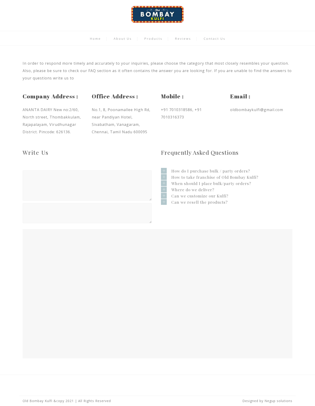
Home (95, 38)
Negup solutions (278, 401)
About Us (123, 38)
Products (153, 38)
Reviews (183, 38)
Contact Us (214, 38)
